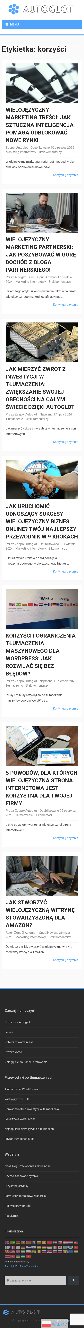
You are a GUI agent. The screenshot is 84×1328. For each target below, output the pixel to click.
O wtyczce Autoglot (17, 1022)
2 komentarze (58, 548)
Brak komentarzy (50, 152)
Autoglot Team (25, 277)
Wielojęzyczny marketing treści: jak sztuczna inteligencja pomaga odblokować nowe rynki (40, 125)
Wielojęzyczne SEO (17, 1099)
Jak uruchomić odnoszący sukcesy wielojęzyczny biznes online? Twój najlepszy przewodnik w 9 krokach (42, 521)
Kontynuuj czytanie (65, 175)
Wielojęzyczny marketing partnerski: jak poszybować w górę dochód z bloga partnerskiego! (41, 254)
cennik (9, 1032)
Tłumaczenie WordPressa (21, 1089)
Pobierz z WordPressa (19, 1042)
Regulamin (11, 1215)
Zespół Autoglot (17, 147)
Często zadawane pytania (21, 1176)
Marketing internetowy (21, 152)
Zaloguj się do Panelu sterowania (26, 1062)
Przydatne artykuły (16, 1186)
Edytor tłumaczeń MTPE (20, 1139)
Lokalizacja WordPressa (20, 1119)
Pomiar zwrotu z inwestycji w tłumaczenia (32, 1109)
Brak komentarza (60, 937)
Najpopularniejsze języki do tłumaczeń (29, 1129)
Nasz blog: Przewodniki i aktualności (28, 1166)
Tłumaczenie (14, 419)
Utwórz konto (13, 1052)
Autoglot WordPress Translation (21, 1266)
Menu (14, 24)
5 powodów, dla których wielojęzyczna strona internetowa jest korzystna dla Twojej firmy (41, 788)
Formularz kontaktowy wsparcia (25, 1196)
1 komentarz (44, 815)
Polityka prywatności (18, 1206)
